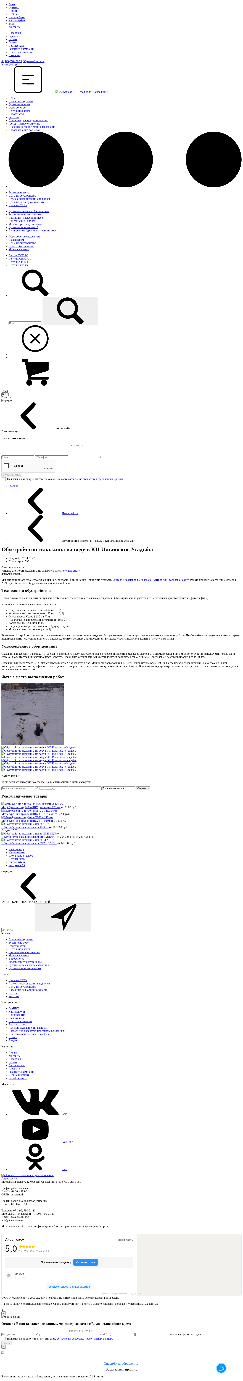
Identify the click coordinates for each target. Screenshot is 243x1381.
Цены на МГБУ (18, 205)
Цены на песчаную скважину (26, 202)
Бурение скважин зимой (23, 227)
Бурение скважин (19, 104)
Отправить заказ (12, 475)
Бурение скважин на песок (25, 214)
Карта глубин (17, 20)
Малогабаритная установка (25, 224)
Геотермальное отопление (24, 123)
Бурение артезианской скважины (29, 211)
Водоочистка (16, 113)
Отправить (143, 788)
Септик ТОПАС (18, 255)
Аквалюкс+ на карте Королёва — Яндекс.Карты (121, 1294)
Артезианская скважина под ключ (29, 198)
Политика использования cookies (29, 1034)
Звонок (6, 1343)
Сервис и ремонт (19, 1074)
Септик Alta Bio (18, 261)
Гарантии (14, 36)
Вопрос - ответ (18, 1024)
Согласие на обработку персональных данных (37, 1030)
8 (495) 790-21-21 (11, 61)
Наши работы (17, 17)
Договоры (15, 32)
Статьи (13, 1037)
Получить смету (70, 570)
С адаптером (16, 239)
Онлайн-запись (18, 1078)
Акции (13, 10)
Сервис (13, 13)
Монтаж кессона (19, 249)
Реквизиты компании (22, 48)
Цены (12, 97)
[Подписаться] (63, 918)
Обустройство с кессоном (24, 236)
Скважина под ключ (21, 101)
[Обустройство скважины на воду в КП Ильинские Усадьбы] (32, 744)
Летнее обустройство (21, 246)
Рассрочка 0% (17, 865)
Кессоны (14, 117)
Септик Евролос (18, 264)
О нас (12, 4)
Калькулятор (16, 849)
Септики (14, 993)
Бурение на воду (19, 192)
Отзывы (13, 42)
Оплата (13, 39)
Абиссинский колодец (22, 220)
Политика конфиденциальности (28, 1027)
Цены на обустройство (22, 195)
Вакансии (14, 55)
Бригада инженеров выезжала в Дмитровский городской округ (150, 579)
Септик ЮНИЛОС (20, 258)
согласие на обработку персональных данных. (96, 478)
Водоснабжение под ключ (24, 129)
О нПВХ (14, 7)
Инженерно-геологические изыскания (32, 126)
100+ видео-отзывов (21, 855)
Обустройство (17, 107)
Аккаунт (14, 1052)
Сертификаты (17, 45)
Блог (11, 23)
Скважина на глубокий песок (26, 217)
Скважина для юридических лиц (28, 120)
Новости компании (20, 52)
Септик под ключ (19, 110)
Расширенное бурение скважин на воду (33, 230)
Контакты (14, 26)
